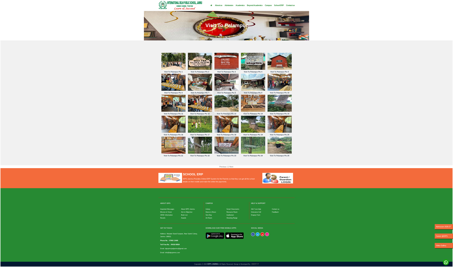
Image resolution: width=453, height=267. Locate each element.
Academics (240, 5)
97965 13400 (173, 240)
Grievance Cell (256, 212)
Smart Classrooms (232, 209)
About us (218, 5)
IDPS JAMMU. (213, 264)
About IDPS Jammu (188, 209)
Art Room (209, 218)
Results (162, 218)
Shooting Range (231, 218)
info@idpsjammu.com (172, 252)
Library (208, 209)
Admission (229, 5)
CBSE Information (166, 215)
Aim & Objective (186, 212)
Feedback (275, 212)
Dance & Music (211, 212)
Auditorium (230, 215)
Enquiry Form (255, 215)
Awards (183, 218)
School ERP (279, 5)
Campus (268, 5)
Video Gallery (441, 245)
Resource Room (231, 212)
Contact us (290, 5)
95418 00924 (175, 244)
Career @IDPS (442, 236)
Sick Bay (209, 215)
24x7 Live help (256, 209)
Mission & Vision (166, 212)
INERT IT (255, 264)
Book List (184, 215)
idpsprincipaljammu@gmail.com (176, 248)
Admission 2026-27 (443, 227)
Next (231, 167)
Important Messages (167, 209)
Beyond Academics (254, 5)
